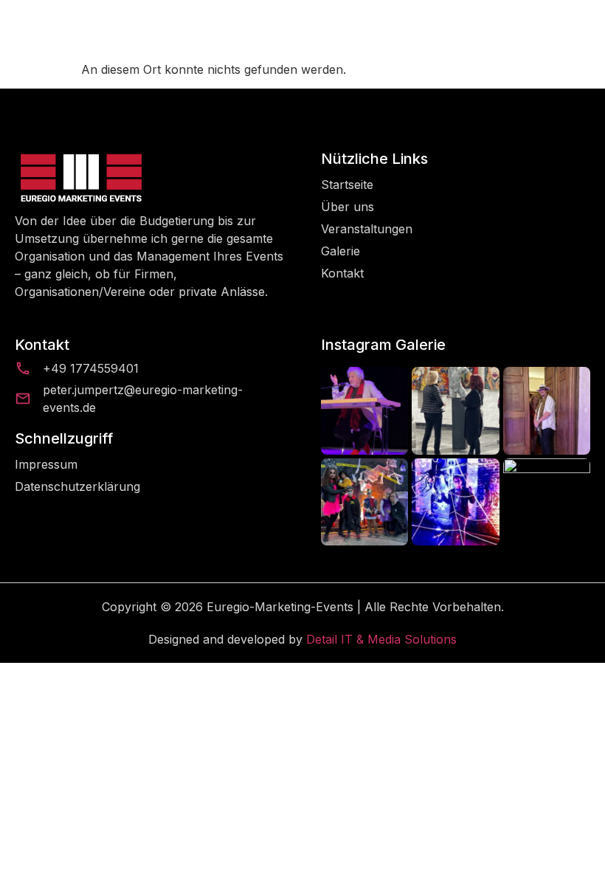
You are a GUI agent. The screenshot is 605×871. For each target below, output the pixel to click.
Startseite (347, 184)
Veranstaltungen (366, 228)
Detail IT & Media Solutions (381, 639)
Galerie (340, 251)
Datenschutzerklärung (77, 486)
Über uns (347, 206)
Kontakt (342, 273)
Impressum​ (46, 464)
